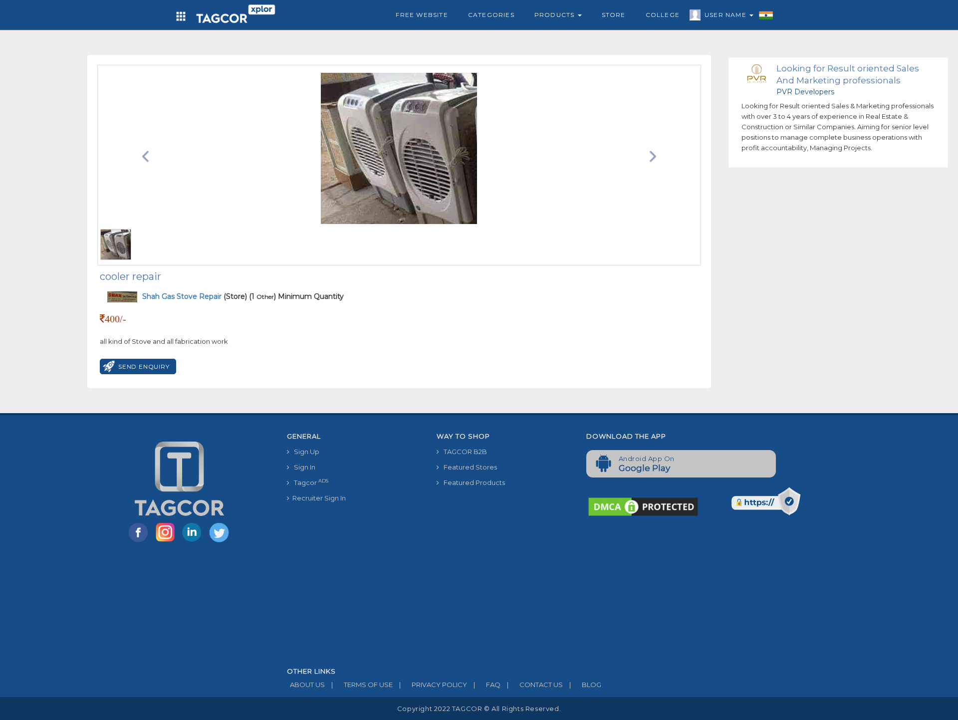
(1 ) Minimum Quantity (296, 296)
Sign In (302, 467)
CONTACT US (535, 685)
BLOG (585, 685)
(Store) (194, 296)
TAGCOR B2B (463, 452)
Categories (491, 14)
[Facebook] (140, 541)
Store (614, 14)
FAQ (487, 685)
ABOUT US (306, 685)
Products (555, 14)
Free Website (422, 14)
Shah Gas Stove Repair (183, 296)
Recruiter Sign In (317, 498)
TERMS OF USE (362, 685)
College (663, 14)
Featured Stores (468, 467)
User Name (726, 14)
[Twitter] (220, 541)
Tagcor (308, 482)
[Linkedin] (194, 541)
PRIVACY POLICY (433, 685)
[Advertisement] (579, 593)
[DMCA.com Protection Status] (643, 505)
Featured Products (472, 482)
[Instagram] (167, 541)
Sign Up (304, 452)
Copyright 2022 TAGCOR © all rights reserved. (479, 709)
